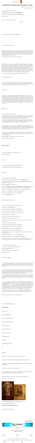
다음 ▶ (22, 441)
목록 (17, 435)
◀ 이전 (4, 441)
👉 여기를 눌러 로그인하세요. (17, 431)
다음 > (31, 435)
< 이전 (4, 435)
